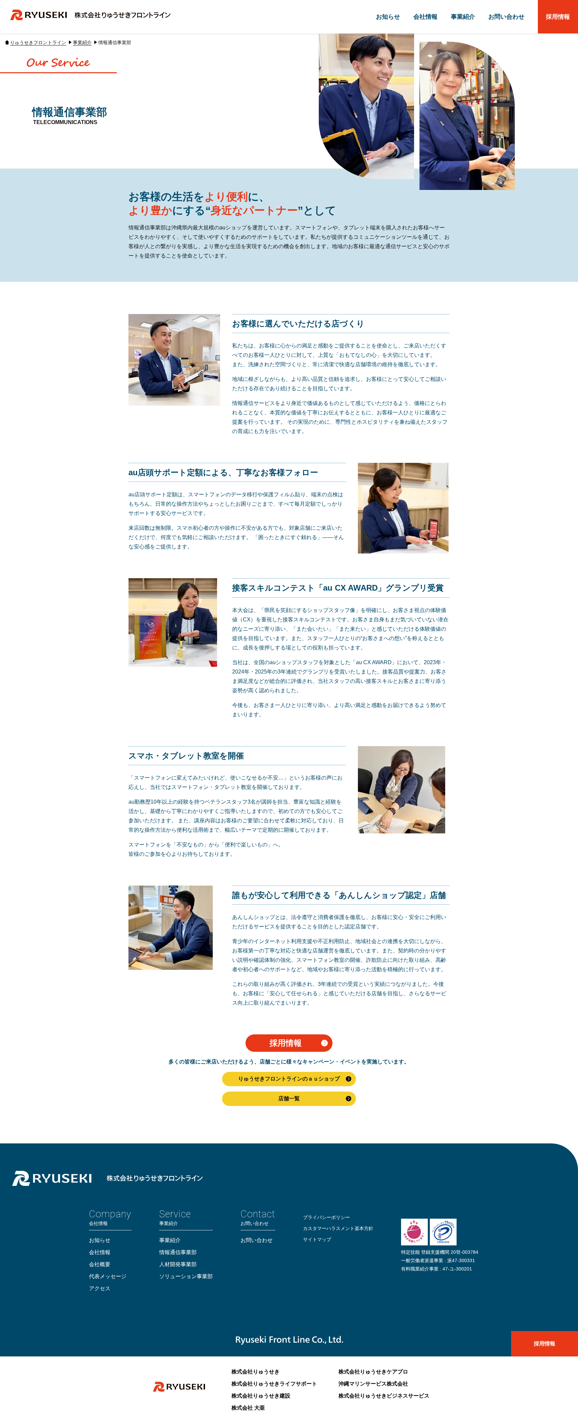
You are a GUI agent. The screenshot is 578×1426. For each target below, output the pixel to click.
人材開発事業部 (178, 1264)
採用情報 (558, 16)
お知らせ (388, 16)
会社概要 (99, 1264)
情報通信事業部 (178, 1252)
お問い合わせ (506, 16)
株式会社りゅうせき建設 (260, 1396)
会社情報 (425, 16)
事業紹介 (463, 16)
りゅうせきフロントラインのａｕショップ (289, 1079)
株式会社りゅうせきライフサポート (274, 1384)
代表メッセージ (107, 1276)
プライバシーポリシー (326, 1217)
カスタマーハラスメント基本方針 (338, 1228)
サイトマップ (317, 1239)
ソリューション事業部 (186, 1276)
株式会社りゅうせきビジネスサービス (384, 1396)
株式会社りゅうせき (255, 1371)
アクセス (99, 1288)
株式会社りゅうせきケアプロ (373, 1371)
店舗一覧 (289, 1098)
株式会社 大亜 (248, 1408)
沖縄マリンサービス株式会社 (373, 1384)
